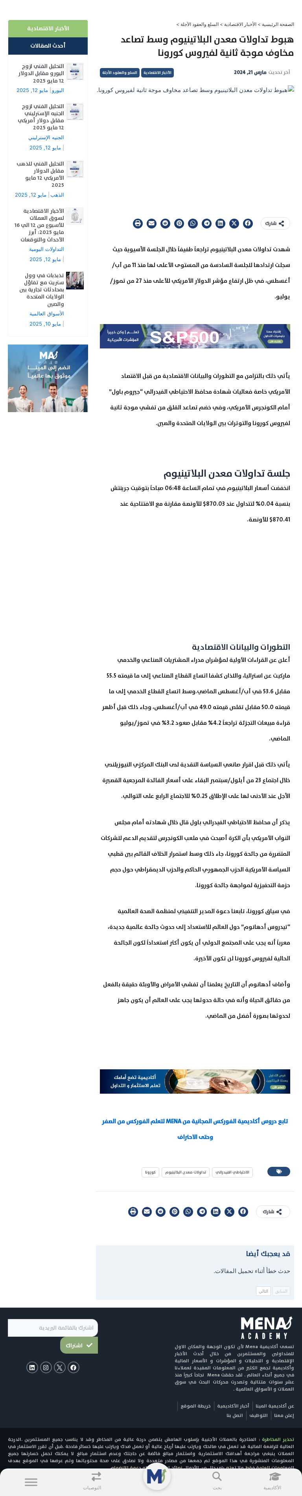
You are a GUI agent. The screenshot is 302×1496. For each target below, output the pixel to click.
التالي (263, 1291)
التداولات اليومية (46, 249)
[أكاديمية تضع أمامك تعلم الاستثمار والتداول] (195, 1081)
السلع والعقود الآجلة (199, 24)
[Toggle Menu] (31, 1482)
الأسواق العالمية (46, 313)
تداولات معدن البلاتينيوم (185, 1172)
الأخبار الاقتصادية (240, 24)
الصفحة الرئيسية (278, 24)
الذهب (57, 195)
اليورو (58, 90)
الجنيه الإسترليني (46, 137)
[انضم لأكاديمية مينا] (48, 377)
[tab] (48, 28)
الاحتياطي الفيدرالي (232, 1172)
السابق (281, 1291)
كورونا (150, 1172)
